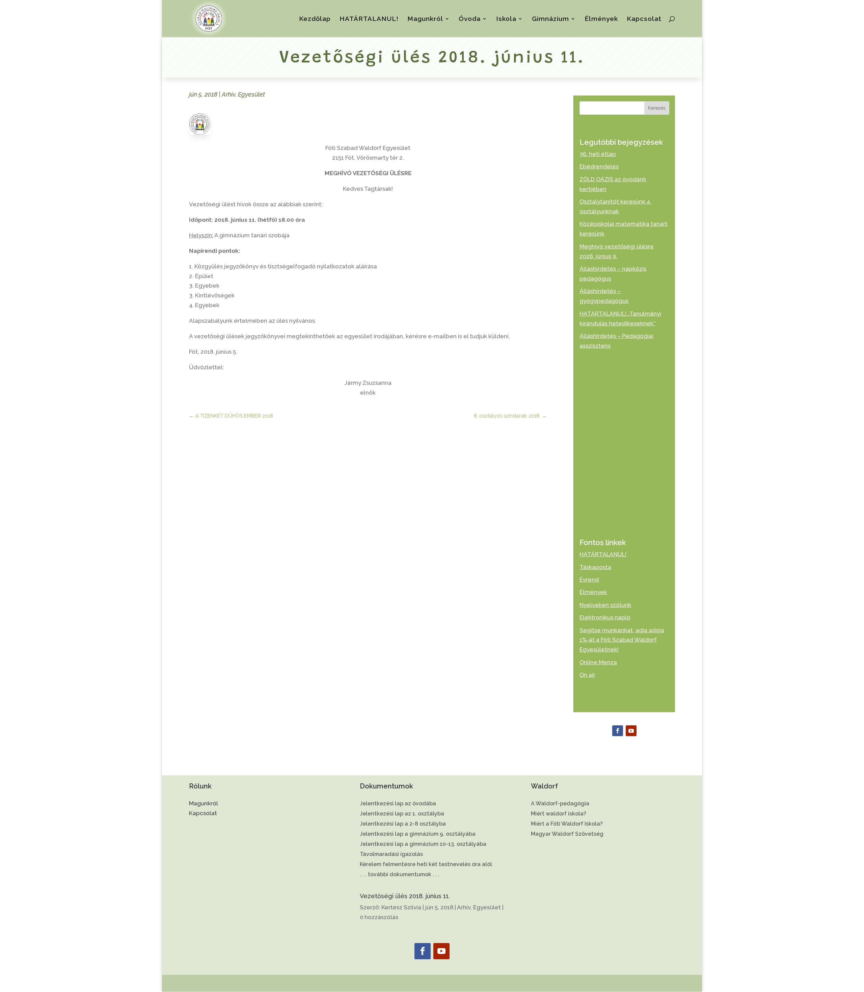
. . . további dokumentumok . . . (399, 875)
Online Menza (598, 662)
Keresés (657, 108)
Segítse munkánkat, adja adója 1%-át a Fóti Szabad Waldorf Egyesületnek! (621, 640)
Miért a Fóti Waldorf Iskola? (567, 824)
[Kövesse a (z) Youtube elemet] (631, 730)
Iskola (506, 19)
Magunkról (425, 19)
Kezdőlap (315, 19)
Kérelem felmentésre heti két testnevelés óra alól (426, 864)
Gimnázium (550, 19)
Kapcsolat (644, 19)
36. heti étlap (597, 154)
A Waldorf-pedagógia (560, 804)
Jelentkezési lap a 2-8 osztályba (403, 824)
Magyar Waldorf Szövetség (567, 834)
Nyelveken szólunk (605, 604)
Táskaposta (595, 567)
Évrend (589, 579)
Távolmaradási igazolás (391, 854)
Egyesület (251, 94)
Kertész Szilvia (401, 907)
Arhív (228, 94)
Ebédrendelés (599, 166)
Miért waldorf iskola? (558, 814)
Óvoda (470, 19)
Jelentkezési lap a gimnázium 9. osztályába (418, 834)
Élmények (601, 19)
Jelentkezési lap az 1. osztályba (402, 814)
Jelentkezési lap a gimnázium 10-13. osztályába (423, 844)
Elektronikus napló (604, 617)
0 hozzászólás (379, 917)
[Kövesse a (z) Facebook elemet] (617, 730)
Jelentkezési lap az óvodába (398, 804)
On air (587, 674)
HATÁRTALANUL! (369, 19)
